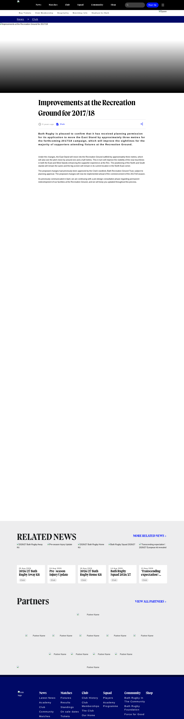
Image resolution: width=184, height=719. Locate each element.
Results (66, 702)
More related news (148, 535)
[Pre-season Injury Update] (61, 563)
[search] (128, 5)
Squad (107, 693)
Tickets (65, 716)
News (20, 19)
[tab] (38, 5)
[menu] (163, 5)
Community (46, 711)
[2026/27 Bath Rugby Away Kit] (31, 563)
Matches (44, 716)
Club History (90, 698)
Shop (149, 693)
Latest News (47, 698)
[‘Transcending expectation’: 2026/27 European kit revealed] (153, 563)
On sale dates (70, 711)
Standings (67, 707)
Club (35, 19)
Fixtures (66, 698)
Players (108, 698)
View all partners (149, 601)
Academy (45, 702)
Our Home (88, 715)
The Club (88, 710)
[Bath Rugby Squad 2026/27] (123, 563)
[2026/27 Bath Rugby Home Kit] (92, 563)
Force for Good (134, 714)
